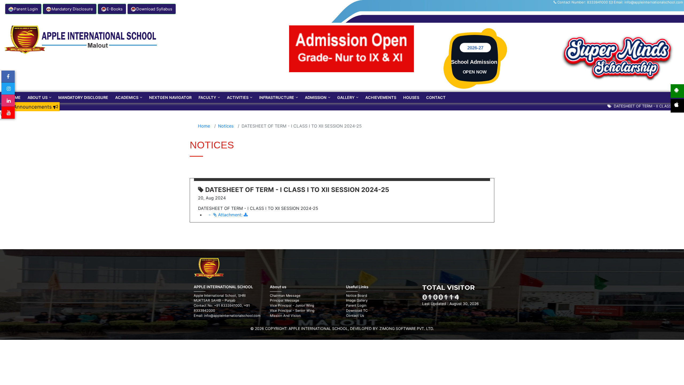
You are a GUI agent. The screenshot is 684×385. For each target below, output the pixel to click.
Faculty (207, 97)
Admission (316, 97)
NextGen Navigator (170, 97)
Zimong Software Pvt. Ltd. (406, 328)
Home (15, 97)
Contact (436, 97)
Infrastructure (276, 97)
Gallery (346, 97)
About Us (38, 97)
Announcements (33, 107)
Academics (126, 97)
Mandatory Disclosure (83, 97)
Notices (226, 126)
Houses (411, 97)
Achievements (380, 97)
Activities (237, 97)
